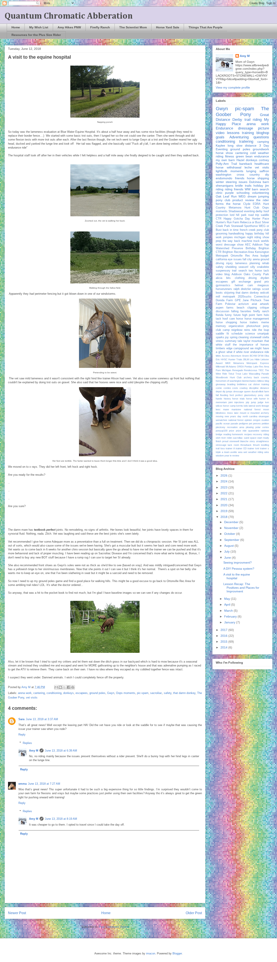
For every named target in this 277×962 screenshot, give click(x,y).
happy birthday (254, 233)
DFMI (261, 355)
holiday (258, 185)
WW (247, 189)
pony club (223, 200)
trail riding (253, 120)
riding (219, 189)
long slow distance (242, 145)
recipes (248, 434)
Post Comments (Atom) (114, 926)
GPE (238, 300)
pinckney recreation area (230, 427)
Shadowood (236, 211)
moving (219, 416)
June (228, 557)
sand (246, 438)
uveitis (233, 452)
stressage (221, 445)
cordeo (227, 388)
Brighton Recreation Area (238, 252)
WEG (242, 196)
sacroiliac (156, 693)
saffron (264, 171)
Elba (266, 355)
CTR (218, 218)
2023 (224, 487)
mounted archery (259, 413)
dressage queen (242, 391)
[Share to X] (64, 687)
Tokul (231, 373)
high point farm (252, 315)
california (221, 259)
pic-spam (142, 693)
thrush (256, 445)
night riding (254, 237)
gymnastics (223, 285)
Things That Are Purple (205, 27)
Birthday (251, 248)
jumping (263, 196)
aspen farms (225, 307)
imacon (150, 953)
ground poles (97, 693)
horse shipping (258, 178)
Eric (218, 359)
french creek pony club (254, 229)
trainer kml (253, 448)
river (223, 438)
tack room (233, 445)
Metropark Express (257, 363)
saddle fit (222, 333)
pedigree (243, 423)
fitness (229, 156)
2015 (224, 641)
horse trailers (249, 322)
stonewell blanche (238, 441)
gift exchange (241, 281)
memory (221, 326)
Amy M (33, 750)
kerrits (239, 405)
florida (219, 315)
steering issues (236, 182)
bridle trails (243, 185)
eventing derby (253, 211)
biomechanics (249, 381)
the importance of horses (251, 344)
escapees (82, 693)
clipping (252, 307)
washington (223, 174)
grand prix (261, 281)
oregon (256, 420)
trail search (239, 270)
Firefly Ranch (100, 27)
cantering (39, 693)
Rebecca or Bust (250, 222)
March (229, 610)
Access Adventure (231, 355)
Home (15, 27)
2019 (224, 511)
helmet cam (244, 285)
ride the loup (260, 329)
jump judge (257, 402)
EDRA (257, 203)
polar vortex (262, 427)
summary (231, 341)
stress (220, 341)
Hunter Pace (260, 218)
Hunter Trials (235, 359)
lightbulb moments (229, 171)
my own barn (225, 160)
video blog (223, 274)
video (220, 133)
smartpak (263, 333)
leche (248, 167)
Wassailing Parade (259, 373)
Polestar (230, 304)
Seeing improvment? (237, 562)
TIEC (261, 370)
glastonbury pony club (256, 395)
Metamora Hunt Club (244, 207)
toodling (265, 445)
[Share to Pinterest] (73, 687)
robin (229, 438)
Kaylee (220, 145)
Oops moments (125, 693)
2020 (224, 505)
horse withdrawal (228, 167)
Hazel (240, 160)
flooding (224, 395)
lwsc (218, 409)
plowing (250, 427)
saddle (265, 215)
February (231, 616)
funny (228, 315)
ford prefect (236, 395)
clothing (240, 278)
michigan (239, 237)
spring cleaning (239, 337)
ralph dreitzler (242, 289)
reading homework (233, 434)
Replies (27, 742)
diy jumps (227, 391)
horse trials (238, 398)
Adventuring (239, 137)
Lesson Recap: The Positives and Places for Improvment (241, 587)
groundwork (261, 149)
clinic (219, 192)
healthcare (261, 163)
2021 (224, 499)
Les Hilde (255, 359)
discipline (254, 388)
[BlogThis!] (60, 687)
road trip (253, 215)
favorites (245, 311)
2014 (224, 647)
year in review (231, 455)
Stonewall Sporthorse (244, 226)
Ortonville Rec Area (244, 255)
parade (234, 423)
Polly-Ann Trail (226, 163)
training (248, 133)
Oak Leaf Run (226, 196)
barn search (260, 189)
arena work (25, 693)
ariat (254, 304)
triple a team (222, 452)
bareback (245, 163)
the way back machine (237, 241)
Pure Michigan (223, 370)
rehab (265, 263)
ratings (256, 289)
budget (265, 255)
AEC (248, 244)
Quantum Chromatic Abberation (69, 16)
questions (261, 137)
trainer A (230, 448)
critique (264, 307)
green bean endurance (252, 156)
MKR (227, 363)
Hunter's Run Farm (227, 222)
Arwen (245, 355)
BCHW (253, 355)
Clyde (246, 203)
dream (252, 196)
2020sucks (244, 296)
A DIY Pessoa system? (238, 568)
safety (167, 693)
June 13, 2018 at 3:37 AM (42, 719)
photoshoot (253, 326)
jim (267, 185)
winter (220, 182)
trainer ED (241, 448)
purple (229, 192)
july (247, 402)
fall (217, 395)
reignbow (236, 329)
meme (265, 322)
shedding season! (236, 266)
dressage (245, 128)
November (231, 528)
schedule (237, 333)
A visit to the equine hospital (236, 576)
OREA (240, 366)
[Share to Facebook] (68, 687)
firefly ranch (261, 311)
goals (220, 137)
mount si (244, 413)
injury (229, 263)
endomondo (224, 178)
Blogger (177, 953)
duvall (254, 391)
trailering (246, 141)
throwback (245, 445)
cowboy (244, 388)
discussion (222, 311)
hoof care (228, 318)
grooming (221, 233)
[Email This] (56, 687)
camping (263, 141)
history (227, 398)
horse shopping (226, 322)
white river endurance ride (252, 352)
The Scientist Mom (133, 27)
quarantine (253, 430)
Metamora (238, 363)
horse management (257, 318)
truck (256, 241)
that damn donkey (184, 693)
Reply (22, 734)
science (250, 333)
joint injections (236, 402)
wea (240, 452)
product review (243, 200)
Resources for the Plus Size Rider (36, 35)
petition (265, 423)
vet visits (31, 697)
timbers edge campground (232, 348)
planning (255, 263)
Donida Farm (224, 300)
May (227, 598)
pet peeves (255, 423)
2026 (224, 475)
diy (267, 174)
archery (248, 377)
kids (246, 405)
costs (235, 388)
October (230, 533)
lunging (251, 171)
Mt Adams (231, 366)
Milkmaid (220, 366)
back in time (230, 229)
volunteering (260, 192)
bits (228, 278)
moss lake (232, 413)
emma (22, 783)
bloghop (262, 133)
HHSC (224, 359)
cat (249, 384)
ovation (265, 420)
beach (240, 307)
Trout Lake (241, 373)
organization (236, 326)
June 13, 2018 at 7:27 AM (44, 783)
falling (234, 311)
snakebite (263, 266)
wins (266, 452)
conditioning (54, 693)
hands (219, 398)
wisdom (220, 455)
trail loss (220, 448)
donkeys (68, 693)
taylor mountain (253, 341)
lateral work (255, 405)
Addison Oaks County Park (250, 274)
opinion (248, 420)
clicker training (261, 384)
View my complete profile (233, 87)
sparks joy (222, 337)
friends (239, 178)
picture (263, 128)
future (237, 315)
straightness (262, 441)
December (231, 522)
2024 (224, 481)
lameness (241, 263)
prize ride (241, 430)
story (252, 441)
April (227, 604)
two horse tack (259, 270)
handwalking (236, 233)
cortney (264, 160)
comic (219, 388)
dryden (265, 278)
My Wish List (38, 27)
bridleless (242, 384)
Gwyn (110, 693)
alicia (219, 278)
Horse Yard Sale (167, 27)
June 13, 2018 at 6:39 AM (61, 750)
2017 (224, 630)
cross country (248, 174)
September (232, 540)
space (253, 438)
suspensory (223, 270)
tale (240, 341)
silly (252, 266)
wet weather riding (253, 452)
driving (252, 278)
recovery (257, 434)
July (227, 551)
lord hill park (238, 215)
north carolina (250, 416)
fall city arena (251, 259)
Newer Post (17, 913)
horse (239, 318)
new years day (233, 416)
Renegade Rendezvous (245, 370)
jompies (228, 237)
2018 (224, 517)
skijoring (229, 292)
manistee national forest (246, 409)
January (230, 622)
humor (262, 398)
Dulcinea (255, 182)
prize (231, 430)
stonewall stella (259, 337)
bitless (260, 381)
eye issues (235, 259)
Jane (246, 300)
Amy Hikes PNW (69, 27)
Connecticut (261, 296)
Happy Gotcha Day (237, 218)
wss (218, 355)
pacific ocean (223, 423)
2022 (224, 493)
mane (226, 409)
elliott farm (263, 391)
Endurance (224, 128)
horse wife (252, 398)
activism (243, 304)
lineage (265, 405)
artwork (264, 304)
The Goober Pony (242, 111)
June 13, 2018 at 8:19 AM (61, 818)
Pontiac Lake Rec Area (257, 366)
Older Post (194, 913)
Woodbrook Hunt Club (229, 377)
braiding (231, 384)
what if (231, 352)
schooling (243, 192)
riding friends (234, 189)
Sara (21, 719)
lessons (233, 133)
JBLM (246, 359)
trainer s (264, 448)
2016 (224, 635)
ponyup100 (221, 430)
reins (247, 329)
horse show (224, 153)
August (229, 545)
